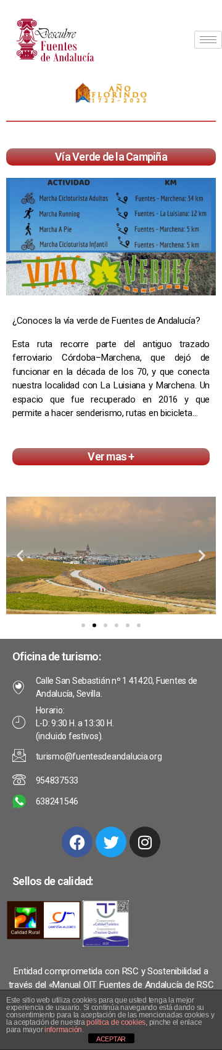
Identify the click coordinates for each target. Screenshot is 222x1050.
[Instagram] (145, 842)
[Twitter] (111, 842)
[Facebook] (77, 842)
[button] (20, 555)
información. (64, 1029)
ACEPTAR (111, 1039)
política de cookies (116, 1022)
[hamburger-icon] (208, 40)
